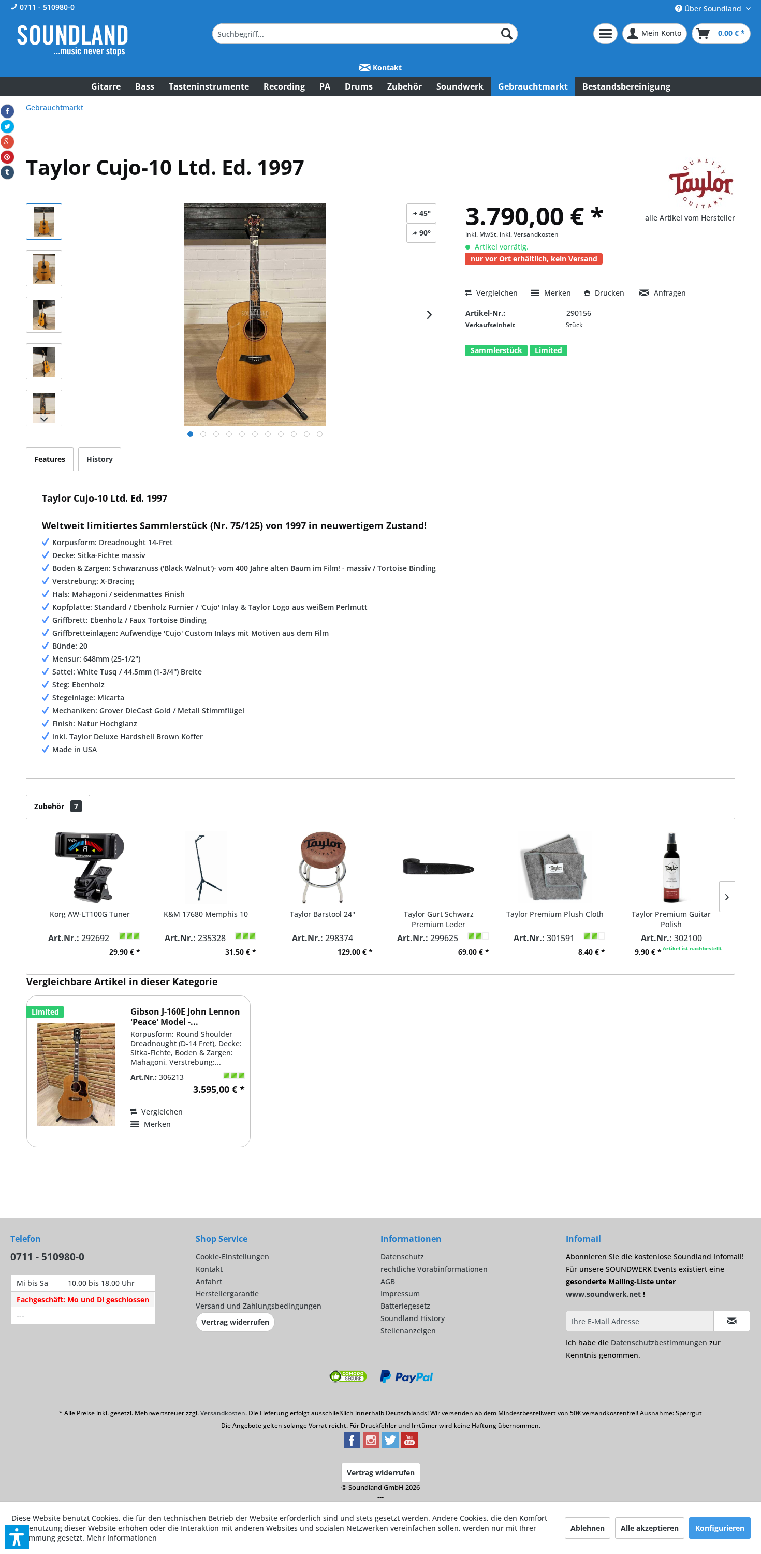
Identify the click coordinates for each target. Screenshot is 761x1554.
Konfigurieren (719, 1528)
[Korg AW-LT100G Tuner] (89, 867)
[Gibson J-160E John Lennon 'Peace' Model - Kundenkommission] (76, 1074)
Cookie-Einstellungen (232, 1257)
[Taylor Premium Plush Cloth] (555, 867)
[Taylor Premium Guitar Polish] (671, 867)
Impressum (400, 1293)
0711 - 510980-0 (46, 7)
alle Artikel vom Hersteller (690, 218)
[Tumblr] (7, 172)
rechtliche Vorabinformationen (434, 1269)
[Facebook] (7, 111)
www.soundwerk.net (603, 1294)
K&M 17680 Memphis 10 (206, 914)
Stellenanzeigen (408, 1331)
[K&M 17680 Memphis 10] (206, 867)
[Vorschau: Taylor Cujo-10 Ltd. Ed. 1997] (44, 221)
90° (424, 233)
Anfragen (669, 293)
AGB (387, 1281)
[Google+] (7, 142)
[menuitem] (365, 33)
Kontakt (386, 67)
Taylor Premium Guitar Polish (671, 919)
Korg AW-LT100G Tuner (90, 914)
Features (49, 459)
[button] (17, 1537)
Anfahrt (209, 1281)
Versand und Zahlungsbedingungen (258, 1306)
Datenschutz (402, 1257)
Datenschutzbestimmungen (659, 1342)
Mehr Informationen (121, 1538)
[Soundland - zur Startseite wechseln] (72, 40)
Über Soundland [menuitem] (712, 8)
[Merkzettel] (605, 33)
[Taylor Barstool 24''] (322, 867)
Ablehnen (587, 1528)
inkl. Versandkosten (529, 234)
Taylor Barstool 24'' (322, 914)
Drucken (609, 293)
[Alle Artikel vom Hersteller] (701, 184)
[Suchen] (507, 33)
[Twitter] (7, 127)
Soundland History (412, 1318)
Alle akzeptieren (650, 1528)
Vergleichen (496, 293)
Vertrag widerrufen (235, 1322)
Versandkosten (222, 1413)
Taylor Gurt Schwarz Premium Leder (439, 919)
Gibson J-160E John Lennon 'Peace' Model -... (185, 1016)
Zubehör (56, 806)
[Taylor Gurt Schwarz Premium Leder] (438, 867)
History (99, 459)
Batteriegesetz (405, 1306)
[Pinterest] (7, 157)
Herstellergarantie (227, 1293)
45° (424, 213)
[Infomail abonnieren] (732, 1321)
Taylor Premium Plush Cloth (555, 914)
